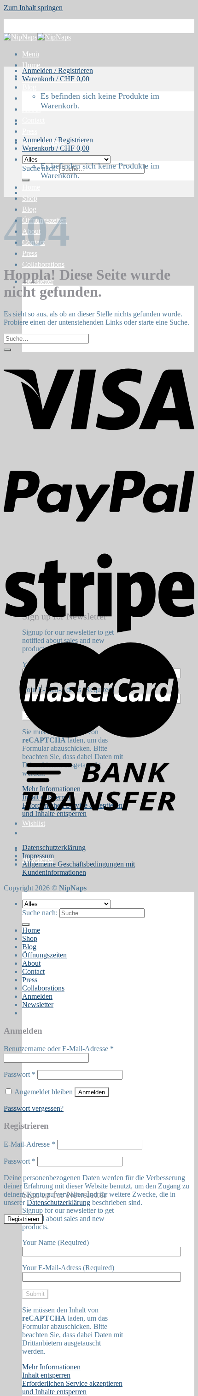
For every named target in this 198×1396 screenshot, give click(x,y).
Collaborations (43, 264)
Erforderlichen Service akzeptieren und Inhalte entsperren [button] (72, 1387)
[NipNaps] (37, 37)
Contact (33, 120)
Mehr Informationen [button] (51, 1367)
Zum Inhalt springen (33, 7)
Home (31, 65)
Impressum (38, 856)
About (31, 109)
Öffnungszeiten (44, 955)
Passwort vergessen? (34, 1108)
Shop (29, 198)
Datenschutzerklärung (54, 847)
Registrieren (23, 1219)
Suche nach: (40, 168)
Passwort (19, 1074)
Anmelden (91, 1092)
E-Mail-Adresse (29, 1144)
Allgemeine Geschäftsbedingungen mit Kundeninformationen (78, 868)
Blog (29, 87)
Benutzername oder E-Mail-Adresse (59, 1049)
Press (29, 131)
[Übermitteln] (25, 180)
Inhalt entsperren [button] (46, 1375)
